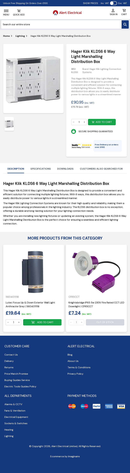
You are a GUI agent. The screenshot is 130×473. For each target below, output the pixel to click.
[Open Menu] (6, 10)
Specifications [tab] (40, 168)
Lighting (20, 35)
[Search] (125, 24)
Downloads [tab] (65, 168)
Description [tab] (15, 168)
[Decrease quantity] (73, 122)
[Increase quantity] (84, 122)
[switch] (113, 3)
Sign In (113, 14)
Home (6, 35)
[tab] (9, 124)
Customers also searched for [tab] (101, 168)
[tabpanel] (33, 78)
